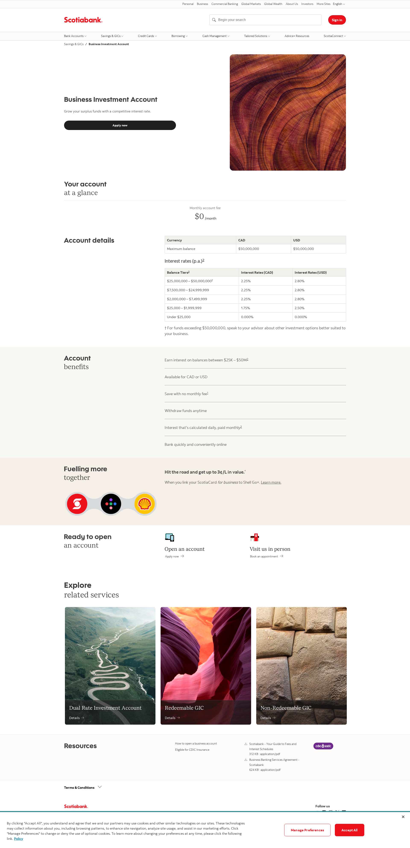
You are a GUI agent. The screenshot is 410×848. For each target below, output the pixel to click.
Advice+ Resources (297, 36)
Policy (18, 838)
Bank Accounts (73, 36)
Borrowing (178, 36)
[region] (205, 830)
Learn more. (271, 482)
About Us (292, 4)
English (337, 4)
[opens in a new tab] (323, 749)
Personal (187, 4)
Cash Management (214, 36)
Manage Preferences (307, 830)
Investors (307, 4)
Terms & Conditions (79, 787)
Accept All (349, 830)
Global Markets (251, 4)
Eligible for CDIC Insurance (192, 750)
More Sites (323, 4)
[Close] (403, 816)
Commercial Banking (224, 4)
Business (202, 4)
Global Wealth (273, 4)
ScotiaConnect (333, 36)
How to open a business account (196, 743)
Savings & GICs (110, 36)
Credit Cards (146, 36)
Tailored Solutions (255, 36)
